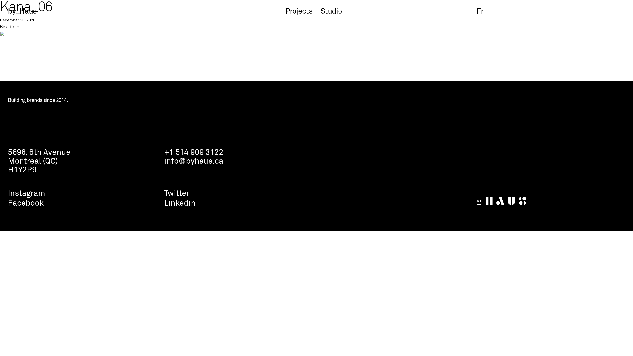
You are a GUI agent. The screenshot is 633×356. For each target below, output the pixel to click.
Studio (331, 11)
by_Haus (22, 11)
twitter (176, 193)
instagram (26, 193)
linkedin (180, 203)
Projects (299, 11)
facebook (26, 203)
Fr (480, 11)
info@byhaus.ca (193, 161)
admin (12, 27)
